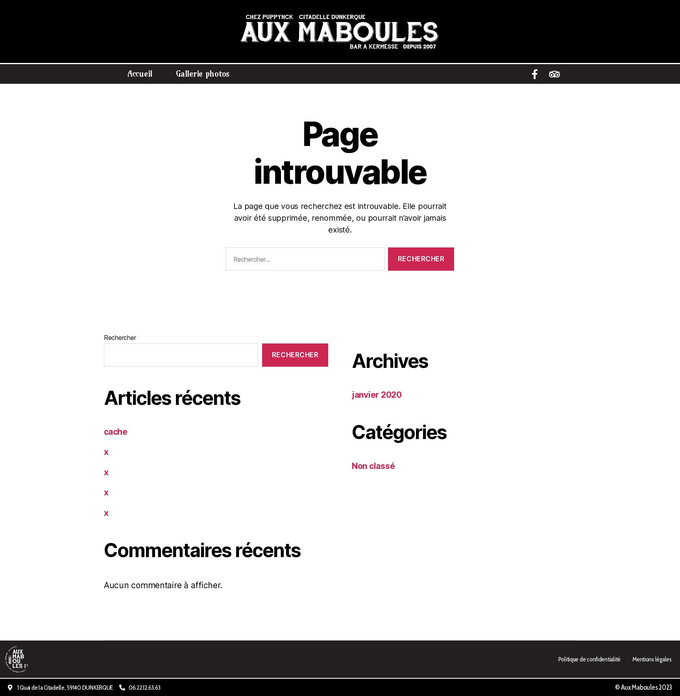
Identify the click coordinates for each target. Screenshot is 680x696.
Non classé (373, 466)
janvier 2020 (377, 395)
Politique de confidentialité (589, 659)
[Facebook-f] (535, 74)
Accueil (140, 73)
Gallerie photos (202, 73)
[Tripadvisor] (554, 74)
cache (115, 432)
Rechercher (120, 338)
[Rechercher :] (304, 260)
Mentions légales (652, 659)
